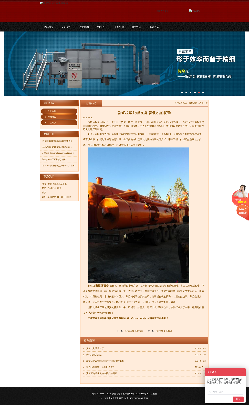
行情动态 (52, 117)
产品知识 (52, 122)
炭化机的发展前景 (95, 348)
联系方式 (154, 26)
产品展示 (84, 26)
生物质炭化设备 (124, 63)
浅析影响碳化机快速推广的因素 (101, 373)
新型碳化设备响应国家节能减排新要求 (105, 361)
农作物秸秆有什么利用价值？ (100, 367)
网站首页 (49, 26)
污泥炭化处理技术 (164, 331)
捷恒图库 (137, 26)
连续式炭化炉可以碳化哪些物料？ (57, 147)
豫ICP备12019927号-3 (137, 393)
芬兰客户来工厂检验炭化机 (54, 159)
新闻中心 (101, 26)
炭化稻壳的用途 (94, 354)
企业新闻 (52, 111)
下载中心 (119, 26)
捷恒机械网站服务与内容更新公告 (57, 141)
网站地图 (153, 393)
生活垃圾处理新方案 (134, 331)
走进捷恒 (66, 26)
